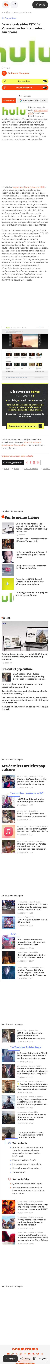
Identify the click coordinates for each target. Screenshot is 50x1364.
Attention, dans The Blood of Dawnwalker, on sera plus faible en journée (31, 1117)
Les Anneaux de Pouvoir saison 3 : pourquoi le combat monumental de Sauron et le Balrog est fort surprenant (25, 700)
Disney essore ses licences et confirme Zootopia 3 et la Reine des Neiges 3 (31, 1222)
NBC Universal (31, 468)
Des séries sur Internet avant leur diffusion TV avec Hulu (32, 539)
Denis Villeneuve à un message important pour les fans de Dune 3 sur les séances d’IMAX (32, 1207)
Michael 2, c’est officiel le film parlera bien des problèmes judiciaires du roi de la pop (32, 781)
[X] (16, 1354)
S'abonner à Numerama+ (23, 425)
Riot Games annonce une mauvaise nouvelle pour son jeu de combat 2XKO (31, 942)
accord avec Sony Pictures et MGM (29, 187)
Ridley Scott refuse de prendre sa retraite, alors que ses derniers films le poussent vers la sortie (32, 1102)
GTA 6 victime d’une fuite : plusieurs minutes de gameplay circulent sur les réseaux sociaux (29, 676)
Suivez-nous (8, 100)
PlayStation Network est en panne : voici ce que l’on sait (25, 707)
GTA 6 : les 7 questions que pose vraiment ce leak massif (31, 814)
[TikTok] (12, 1354)
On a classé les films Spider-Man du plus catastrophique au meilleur (22, 685)
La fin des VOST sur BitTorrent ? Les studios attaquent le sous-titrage (31, 554)
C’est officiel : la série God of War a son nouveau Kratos (31, 956)
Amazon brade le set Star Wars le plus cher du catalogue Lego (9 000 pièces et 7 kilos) (32, 907)
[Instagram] (20, 1354)
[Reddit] (29, 1354)
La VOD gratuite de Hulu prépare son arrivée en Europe (32, 593)
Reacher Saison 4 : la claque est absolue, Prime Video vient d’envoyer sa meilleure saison (32, 1086)
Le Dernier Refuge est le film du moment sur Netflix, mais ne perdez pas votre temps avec (32, 1055)
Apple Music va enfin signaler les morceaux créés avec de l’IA (32, 830)
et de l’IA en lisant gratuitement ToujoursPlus (21, 444)
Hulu (6, 468)
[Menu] (14, 4)
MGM (16, 468)
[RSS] (33, 1354)
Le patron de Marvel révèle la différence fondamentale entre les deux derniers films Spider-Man (32, 1237)
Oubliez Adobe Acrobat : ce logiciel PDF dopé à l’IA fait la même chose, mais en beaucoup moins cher (31, 527)
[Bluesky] (37, 1354)
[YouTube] (8, 1354)
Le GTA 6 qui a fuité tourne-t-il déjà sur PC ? (32, 920)
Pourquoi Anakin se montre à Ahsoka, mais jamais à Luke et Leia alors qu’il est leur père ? (32, 1071)
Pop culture (10, 18)
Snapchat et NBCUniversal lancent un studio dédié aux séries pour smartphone (30, 581)
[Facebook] (25, 1354)
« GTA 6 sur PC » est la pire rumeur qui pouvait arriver (30, 800)
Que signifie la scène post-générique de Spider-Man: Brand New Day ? (25, 692)
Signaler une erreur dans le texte (17, 456)
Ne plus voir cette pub (12, 511)
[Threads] (41, 1354)
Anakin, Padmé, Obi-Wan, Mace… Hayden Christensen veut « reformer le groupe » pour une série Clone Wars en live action (31, 972)
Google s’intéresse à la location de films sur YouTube (31, 566)
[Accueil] (6, 4)
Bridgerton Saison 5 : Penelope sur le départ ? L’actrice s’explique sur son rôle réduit (32, 846)
